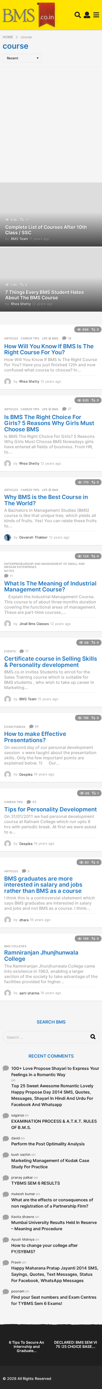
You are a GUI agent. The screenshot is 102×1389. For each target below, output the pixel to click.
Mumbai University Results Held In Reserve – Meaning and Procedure (54, 1225)
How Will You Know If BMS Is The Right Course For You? (49, 349)
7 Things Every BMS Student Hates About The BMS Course (44, 295)
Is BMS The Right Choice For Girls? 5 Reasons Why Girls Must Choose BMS (49, 423)
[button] (78, 15)
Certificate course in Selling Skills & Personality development (50, 661)
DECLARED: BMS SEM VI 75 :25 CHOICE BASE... (75, 1344)
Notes (9, 570)
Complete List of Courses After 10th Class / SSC (46, 230)
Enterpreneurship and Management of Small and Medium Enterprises (44, 565)
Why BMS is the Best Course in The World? (46, 500)
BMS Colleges (15, 946)
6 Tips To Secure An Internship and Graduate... (26, 1346)
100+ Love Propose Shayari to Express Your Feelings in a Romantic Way (55, 1071)
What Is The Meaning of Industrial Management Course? (50, 586)
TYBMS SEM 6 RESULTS (35, 1183)
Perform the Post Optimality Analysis (48, 1143)
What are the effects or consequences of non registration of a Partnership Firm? (52, 1203)
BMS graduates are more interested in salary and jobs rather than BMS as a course (43, 884)
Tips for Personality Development (50, 809)
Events (10, 651)
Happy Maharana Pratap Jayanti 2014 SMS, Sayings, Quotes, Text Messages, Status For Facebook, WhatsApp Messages (54, 1274)
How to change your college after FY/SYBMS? (44, 1248)
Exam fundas (14, 726)
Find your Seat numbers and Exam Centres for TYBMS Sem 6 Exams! (54, 1300)
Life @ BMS (50, 338)
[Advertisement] (51, 124)
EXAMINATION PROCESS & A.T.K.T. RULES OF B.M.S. (54, 1124)
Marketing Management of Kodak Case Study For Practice (50, 1163)
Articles (11, 338)
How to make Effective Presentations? (35, 736)
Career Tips (30, 338)
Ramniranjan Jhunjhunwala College (41, 955)
